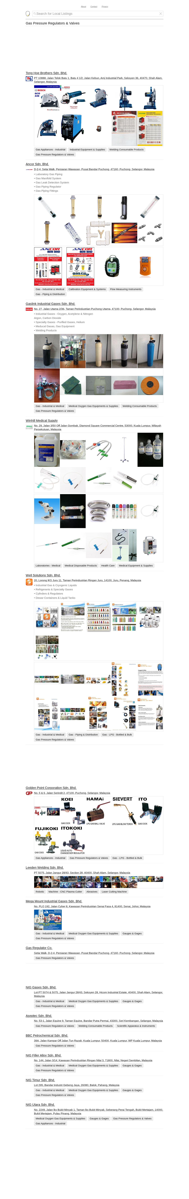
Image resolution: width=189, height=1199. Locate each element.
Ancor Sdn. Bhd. (37, 164)
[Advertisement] (94, 50)
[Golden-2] (124, 811)
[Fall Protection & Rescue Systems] (99, 879)
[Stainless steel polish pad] (73, 385)
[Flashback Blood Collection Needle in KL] (73, 545)
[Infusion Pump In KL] (150, 545)
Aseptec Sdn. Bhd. (39, 1016)
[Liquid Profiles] (47, 714)
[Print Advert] (98, 920)
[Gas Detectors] (83, 266)
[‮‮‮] (47, 679)
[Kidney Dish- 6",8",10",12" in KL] (99, 511)
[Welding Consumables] (99, 714)
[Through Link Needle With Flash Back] (47, 545)
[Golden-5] (47, 840)
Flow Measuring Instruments (125, 289)
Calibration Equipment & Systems (87, 289)
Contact (93, 6)
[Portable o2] (124, 351)
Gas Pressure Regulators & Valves (55, 154)
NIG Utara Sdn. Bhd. (40, 1104)
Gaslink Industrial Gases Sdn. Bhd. (50, 304)
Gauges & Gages (132, 933)
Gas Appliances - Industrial (50, 149)
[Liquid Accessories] (150, 714)
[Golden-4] (73, 840)
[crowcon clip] (147, 266)
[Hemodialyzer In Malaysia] (73, 511)
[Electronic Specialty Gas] (73, 714)
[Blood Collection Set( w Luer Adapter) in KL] (99, 545)
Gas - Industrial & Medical (50, 289)
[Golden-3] (99, 811)
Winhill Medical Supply (42, 420)
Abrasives (91, 891)
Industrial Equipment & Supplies (87, 149)
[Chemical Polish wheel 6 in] (150, 385)
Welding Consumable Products (126, 149)
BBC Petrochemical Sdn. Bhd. (47, 1035)
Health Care (108, 565)
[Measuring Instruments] (50, 266)
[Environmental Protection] (73, 879)
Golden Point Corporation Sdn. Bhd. (51, 788)
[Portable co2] (99, 351)
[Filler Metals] (99, 885)
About (83, 6)
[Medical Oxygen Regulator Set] (47, 385)
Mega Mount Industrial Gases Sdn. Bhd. (54, 901)
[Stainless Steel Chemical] (99, 385)
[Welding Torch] (124, 714)
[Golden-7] (150, 811)
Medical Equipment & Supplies (136, 565)
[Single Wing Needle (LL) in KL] (150, 511)
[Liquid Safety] (150, 679)
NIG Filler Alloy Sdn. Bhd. (43, 1055)
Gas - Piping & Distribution (50, 294)
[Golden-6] (73, 811)
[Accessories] (47, 885)
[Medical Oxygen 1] (47, 351)
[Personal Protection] (124, 879)
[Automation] (124, 885)
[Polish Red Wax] (124, 385)
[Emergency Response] (47, 879)
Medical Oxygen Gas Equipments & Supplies (93, 406)
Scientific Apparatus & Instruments (136, 1025)
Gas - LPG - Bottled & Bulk (117, 734)
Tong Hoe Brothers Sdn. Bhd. (46, 73)
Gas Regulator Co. (39, 948)
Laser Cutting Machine (114, 891)
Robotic (40, 891)
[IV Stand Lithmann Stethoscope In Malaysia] (124, 545)
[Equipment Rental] (150, 879)
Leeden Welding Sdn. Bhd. (45, 867)
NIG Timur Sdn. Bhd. (40, 1080)
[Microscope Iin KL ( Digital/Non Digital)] (47, 511)
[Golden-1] (47, 811)
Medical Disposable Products (81, 565)
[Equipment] (73, 885)
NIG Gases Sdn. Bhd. (41, 987)
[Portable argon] (150, 351)
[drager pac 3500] (115, 266)
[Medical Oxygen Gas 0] (73, 351)
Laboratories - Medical (48, 565)
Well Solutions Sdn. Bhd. (43, 575)
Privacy (105, 6)
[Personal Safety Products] (124, 679)
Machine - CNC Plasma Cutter (65, 891)
